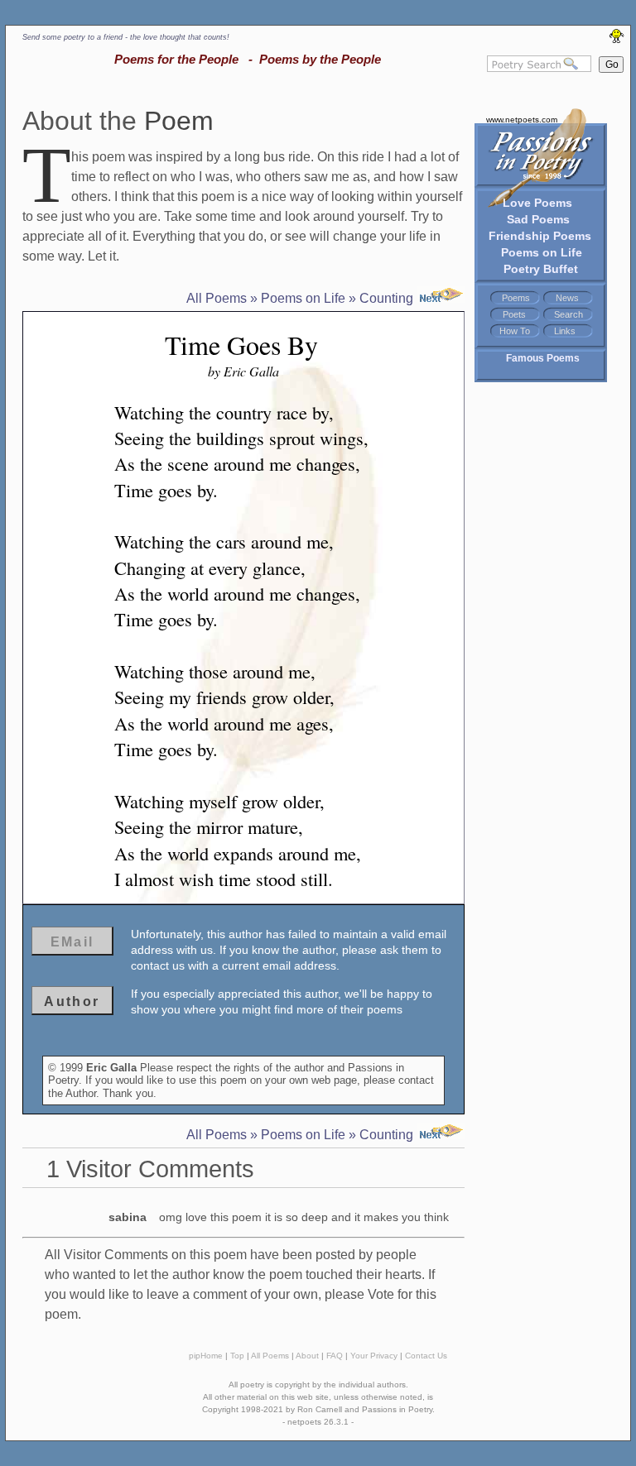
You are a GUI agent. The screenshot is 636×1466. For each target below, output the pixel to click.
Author (71, 1001)
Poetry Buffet (541, 268)
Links (565, 331)
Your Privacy (374, 1355)
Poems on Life (541, 252)
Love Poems (537, 202)
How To (514, 331)
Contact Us (426, 1355)
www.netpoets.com (521, 119)
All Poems (216, 298)
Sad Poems (538, 219)
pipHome (206, 1355)
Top (237, 1355)
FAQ (334, 1355)
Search (568, 314)
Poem (179, 121)
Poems (516, 298)
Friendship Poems (540, 235)
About (307, 1355)
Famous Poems (543, 358)
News (567, 298)
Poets (514, 314)
